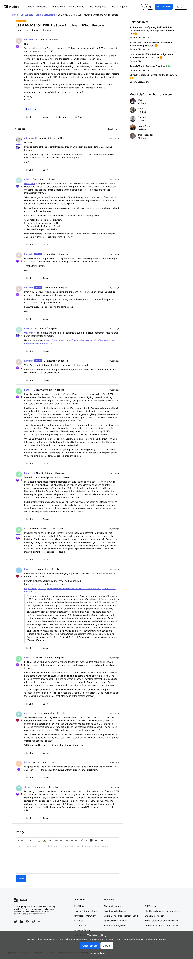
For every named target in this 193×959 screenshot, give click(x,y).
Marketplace (80, 925)
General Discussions (37, 6)
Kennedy (28, 39)
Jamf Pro (30, 108)
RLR (26, 528)
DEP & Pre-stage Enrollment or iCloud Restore (153, 75)
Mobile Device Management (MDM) (121, 915)
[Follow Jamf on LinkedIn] (21, 921)
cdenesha (29, 138)
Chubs (141, 108)
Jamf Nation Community (85, 915)
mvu (140, 100)
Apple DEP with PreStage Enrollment (148, 66)
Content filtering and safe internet (161, 925)
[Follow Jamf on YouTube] (27, 921)
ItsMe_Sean (30, 569)
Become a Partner (82, 930)
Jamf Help (79, 906)
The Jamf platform (113, 906)
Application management (116, 920)
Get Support (57, 6)
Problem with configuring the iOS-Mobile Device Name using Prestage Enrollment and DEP (152, 30)
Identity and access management (161, 911)
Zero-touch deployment (115, 911)
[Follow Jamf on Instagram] (33, 921)
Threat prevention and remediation (162, 920)
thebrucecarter (145, 134)
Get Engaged (118, 6)
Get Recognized (98, 6)
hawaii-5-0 (29, 389)
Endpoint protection (154, 915)
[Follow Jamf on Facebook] (39, 921)
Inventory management (115, 925)
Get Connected (76, 6)
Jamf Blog (79, 920)
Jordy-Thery (144, 126)
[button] (164, 7)
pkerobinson (30, 713)
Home (15, 14)
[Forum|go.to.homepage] (11, 6)
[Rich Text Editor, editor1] (67, 858)
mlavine (28, 179)
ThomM (142, 117)
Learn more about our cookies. (151, 939)
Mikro (27, 762)
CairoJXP (28, 787)
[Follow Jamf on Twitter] (15, 921)
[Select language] (150, 7)
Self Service (151, 906)
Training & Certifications (85, 911)
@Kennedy (29, 183)
